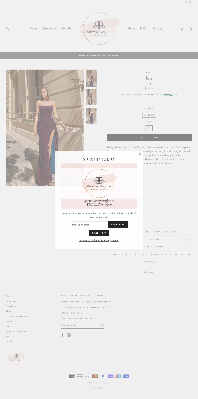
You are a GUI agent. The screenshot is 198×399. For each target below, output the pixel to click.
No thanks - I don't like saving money (99, 240)
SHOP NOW (99, 232)
